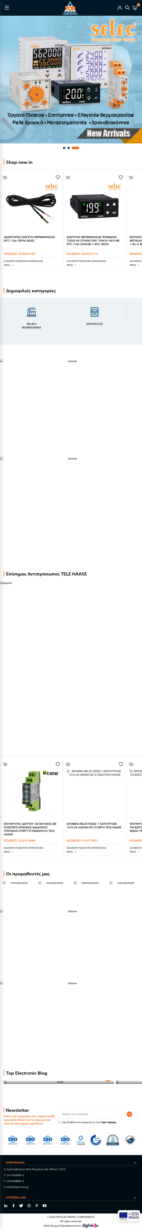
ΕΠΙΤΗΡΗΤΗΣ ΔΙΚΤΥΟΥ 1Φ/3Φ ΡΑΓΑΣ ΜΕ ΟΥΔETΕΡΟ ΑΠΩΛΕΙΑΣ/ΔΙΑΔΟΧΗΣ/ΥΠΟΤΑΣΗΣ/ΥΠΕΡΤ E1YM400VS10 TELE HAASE (30, 829)
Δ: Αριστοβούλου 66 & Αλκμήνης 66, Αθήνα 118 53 (35, 1169)
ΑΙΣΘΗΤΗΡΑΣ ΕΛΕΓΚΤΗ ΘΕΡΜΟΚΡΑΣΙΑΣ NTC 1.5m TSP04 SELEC (29, 239)
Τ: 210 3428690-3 (14, 1175)
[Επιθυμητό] (58, 177)
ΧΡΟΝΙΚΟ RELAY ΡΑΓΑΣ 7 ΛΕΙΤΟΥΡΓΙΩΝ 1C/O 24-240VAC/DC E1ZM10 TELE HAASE (94, 825)
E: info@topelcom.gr (16, 1187)
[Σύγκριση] (5, 177)
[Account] (119, 7)
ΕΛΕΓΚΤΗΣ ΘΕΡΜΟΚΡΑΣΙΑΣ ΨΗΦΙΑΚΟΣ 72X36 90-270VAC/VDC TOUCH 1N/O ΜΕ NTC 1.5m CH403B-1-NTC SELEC (93, 241)
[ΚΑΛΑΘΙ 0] (134, 8)
